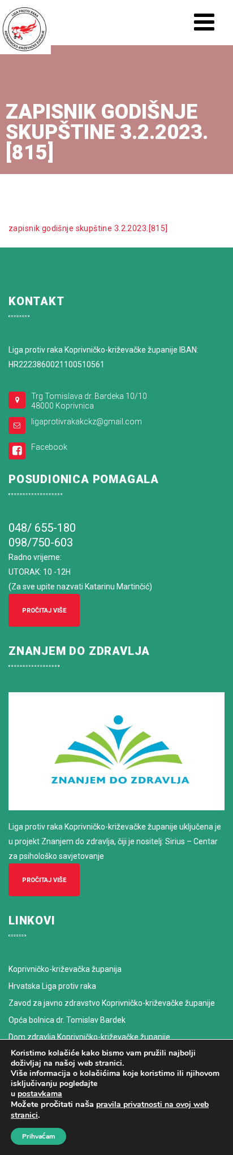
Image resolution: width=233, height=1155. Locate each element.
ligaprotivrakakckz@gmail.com (86, 421)
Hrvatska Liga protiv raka (52, 986)
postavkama (40, 1094)
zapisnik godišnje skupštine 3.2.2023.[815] (88, 228)
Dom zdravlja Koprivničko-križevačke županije (89, 1036)
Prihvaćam (38, 1136)
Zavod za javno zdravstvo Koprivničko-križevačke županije (111, 1003)
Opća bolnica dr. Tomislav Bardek (67, 1019)
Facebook (49, 446)
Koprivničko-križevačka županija (65, 969)
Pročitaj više (44, 610)
